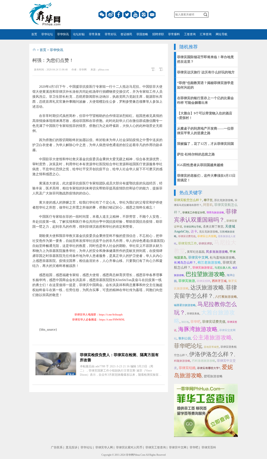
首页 (34, 34)
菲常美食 (95, 34)
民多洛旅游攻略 (217, 251)
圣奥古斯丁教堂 (213, 226)
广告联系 (57, 447)
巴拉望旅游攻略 (205, 274)
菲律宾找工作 (187, 243)
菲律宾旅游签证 (202, 267)
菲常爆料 (174, 34)
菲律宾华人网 (104, 447)
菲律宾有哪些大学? (208, 368)
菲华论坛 (47, 34)
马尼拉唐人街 (222, 267)
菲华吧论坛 (188, 346)
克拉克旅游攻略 (208, 231)
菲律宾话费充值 (187, 236)
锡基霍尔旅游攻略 (185, 305)
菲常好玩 (110, 34)
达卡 (194, 231)
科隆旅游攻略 (182, 360)
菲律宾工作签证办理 (193, 212)
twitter (127, 15)
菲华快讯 (63, 34)
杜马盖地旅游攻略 (222, 257)
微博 (110, 15)
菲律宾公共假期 (206, 236)
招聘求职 (158, 34)
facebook (118, 15)
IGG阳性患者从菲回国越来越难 (200, 165)
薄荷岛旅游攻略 (215, 212)
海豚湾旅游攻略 (198, 329)
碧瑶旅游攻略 (213, 376)
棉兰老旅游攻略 (209, 262)
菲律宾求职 (205, 243)
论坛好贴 (79, 34)
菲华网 (130, 454)
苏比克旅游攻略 (223, 200)
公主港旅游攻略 (212, 337)
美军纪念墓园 (195, 251)
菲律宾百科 (209, 447)
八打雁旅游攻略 (226, 296)
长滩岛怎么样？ (185, 262)
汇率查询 (206, 34)
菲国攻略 (142, 34)
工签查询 (190, 34)
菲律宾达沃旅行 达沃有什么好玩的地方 (206, 72)
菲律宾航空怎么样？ (188, 200)
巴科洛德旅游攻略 (203, 360)
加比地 (185, 321)
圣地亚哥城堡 (211, 346)
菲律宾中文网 (198, 257)
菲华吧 (195, 321)
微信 (102, 15)
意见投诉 (71, 447)
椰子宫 (208, 200)
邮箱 (152, 15)
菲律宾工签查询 (155, 447)
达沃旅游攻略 (207, 287)
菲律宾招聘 (203, 281)
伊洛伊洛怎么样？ (211, 354)
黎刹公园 (184, 338)
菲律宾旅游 (186, 281)
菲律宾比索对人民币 (129, 447)
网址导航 (221, 34)
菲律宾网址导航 (192, 226)
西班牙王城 (219, 281)
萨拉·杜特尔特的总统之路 (196, 154)
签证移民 (126, 34)
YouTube (135, 15)
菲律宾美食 (193, 313)
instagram (143, 15)
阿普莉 (208, 204)
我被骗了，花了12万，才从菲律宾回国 (205, 143)
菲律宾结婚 (187, 368)
